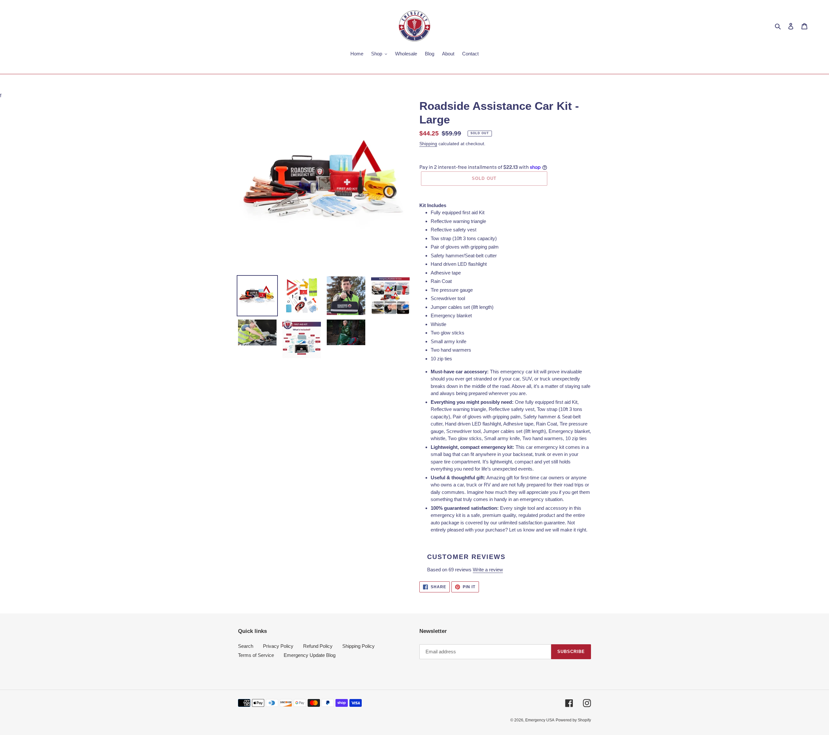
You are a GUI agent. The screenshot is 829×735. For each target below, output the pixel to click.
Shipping (428, 143)
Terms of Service (256, 655)
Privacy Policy (278, 646)
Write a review (488, 569)
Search (245, 646)
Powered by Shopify (573, 720)
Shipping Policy (358, 646)
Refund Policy (318, 646)
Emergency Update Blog (309, 655)
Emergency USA (539, 720)
